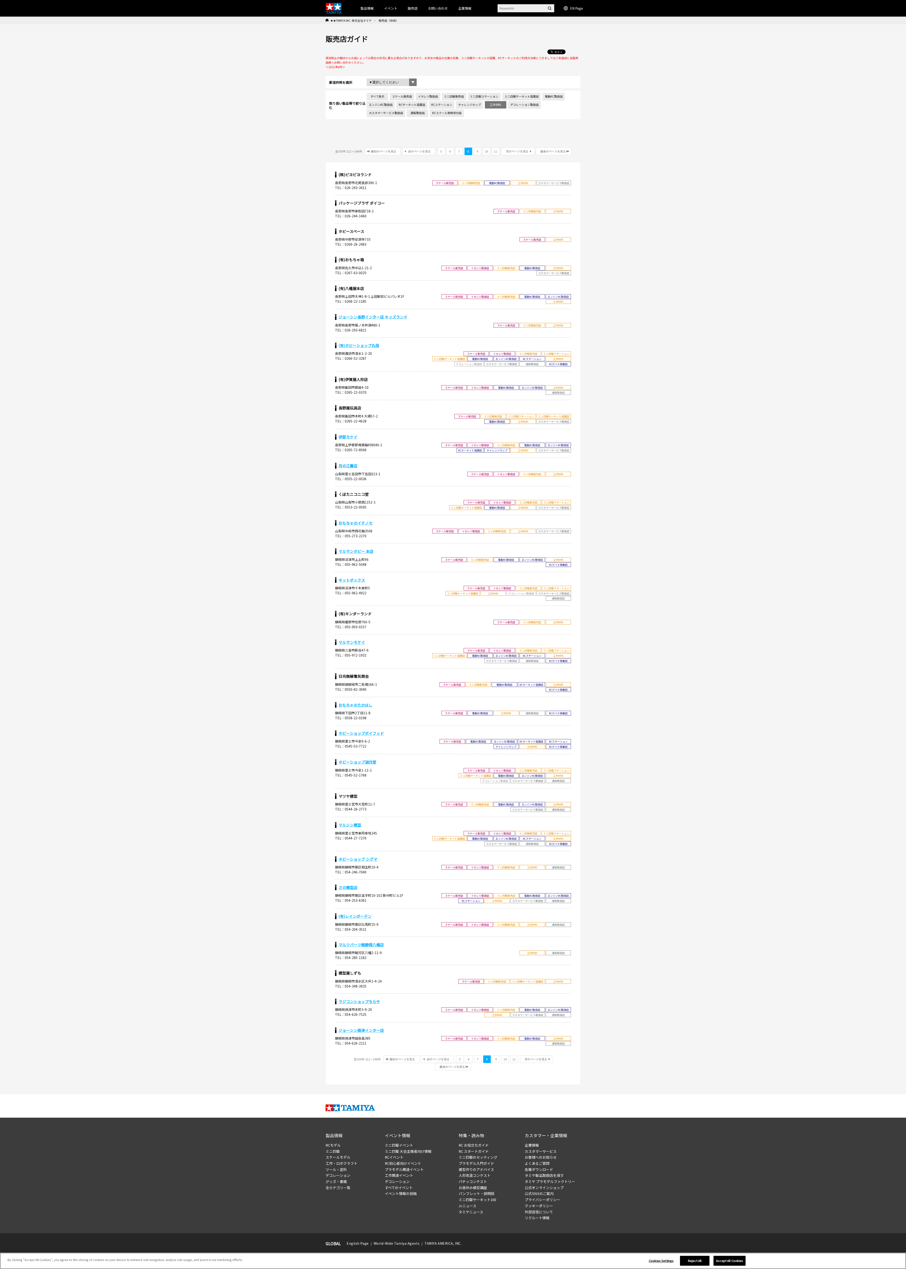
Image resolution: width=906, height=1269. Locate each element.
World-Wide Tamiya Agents (396, 1243)
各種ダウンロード (539, 1169)
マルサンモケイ (352, 642)
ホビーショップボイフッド (361, 733)
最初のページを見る (383, 151)
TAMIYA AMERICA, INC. (442, 1243)
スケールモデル (338, 1157)
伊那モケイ (348, 437)
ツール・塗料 (336, 1169)
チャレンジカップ (469, 105)
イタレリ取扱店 (428, 96)
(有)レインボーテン (355, 916)
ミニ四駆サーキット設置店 (522, 96)
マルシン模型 (350, 825)
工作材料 (495, 105)
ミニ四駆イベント (399, 1145)
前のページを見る (419, 151)
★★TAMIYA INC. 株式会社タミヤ (351, 20)
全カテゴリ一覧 (338, 1187)
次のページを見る (517, 151)
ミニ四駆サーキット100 (477, 1199)
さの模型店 (348, 887)
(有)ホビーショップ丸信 (359, 345)
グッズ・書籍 (336, 1181)
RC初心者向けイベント (403, 1163)
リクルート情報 (537, 1217)
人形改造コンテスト (475, 1175)
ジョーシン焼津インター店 (361, 1030)
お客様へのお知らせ (541, 1157)
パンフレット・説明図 (476, 1193)
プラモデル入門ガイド (476, 1163)
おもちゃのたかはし (355, 705)
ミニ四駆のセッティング (478, 1157)
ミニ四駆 (333, 1151)
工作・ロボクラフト (341, 1163)
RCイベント (394, 1157)
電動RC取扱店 (554, 96)
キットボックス (352, 580)
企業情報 (532, 1145)
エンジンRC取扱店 (381, 105)
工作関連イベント (399, 1175)
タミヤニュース (471, 1211)
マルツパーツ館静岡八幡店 (361, 944)
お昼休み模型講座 (473, 1187)
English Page (358, 1243)
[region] (453, 1261)
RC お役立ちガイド (474, 1145)
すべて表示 (377, 96)
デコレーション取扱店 (524, 105)
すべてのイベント (399, 1187)
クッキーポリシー (539, 1205)
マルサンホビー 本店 (356, 551)
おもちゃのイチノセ (356, 523)
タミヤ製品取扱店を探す (544, 1175)
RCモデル (333, 1145)
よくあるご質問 (537, 1163)
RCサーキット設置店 (412, 105)
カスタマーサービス (541, 1151)
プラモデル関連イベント (404, 1169)
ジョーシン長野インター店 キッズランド (373, 317)
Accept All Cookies (729, 1260)
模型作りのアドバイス (476, 1169)
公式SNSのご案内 (539, 1193)
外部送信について (539, 1211)
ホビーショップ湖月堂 (357, 762)
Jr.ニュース (467, 1205)
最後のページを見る (553, 151)
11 (495, 151)
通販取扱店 (418, 113)
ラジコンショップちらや (359, 1001)
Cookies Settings (661, 1260)
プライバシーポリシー (542, 1199)
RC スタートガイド (474, 1151)
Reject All (694, 1260)
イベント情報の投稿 (401, 1193)
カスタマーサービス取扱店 (386, 113)
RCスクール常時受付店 (446, 113)
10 (486, 151)
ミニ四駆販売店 (454, 96)
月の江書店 (348, 465)
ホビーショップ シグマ (358, 859)
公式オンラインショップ (544, 1187)
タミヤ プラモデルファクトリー (550, 1181)
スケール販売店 (402, 96)
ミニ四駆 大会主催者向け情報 (408, 1151)
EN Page (576, 8)
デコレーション (338, 1175)
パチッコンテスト (473, 1181)
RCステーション (441, 105)
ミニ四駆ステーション (484, 96)
